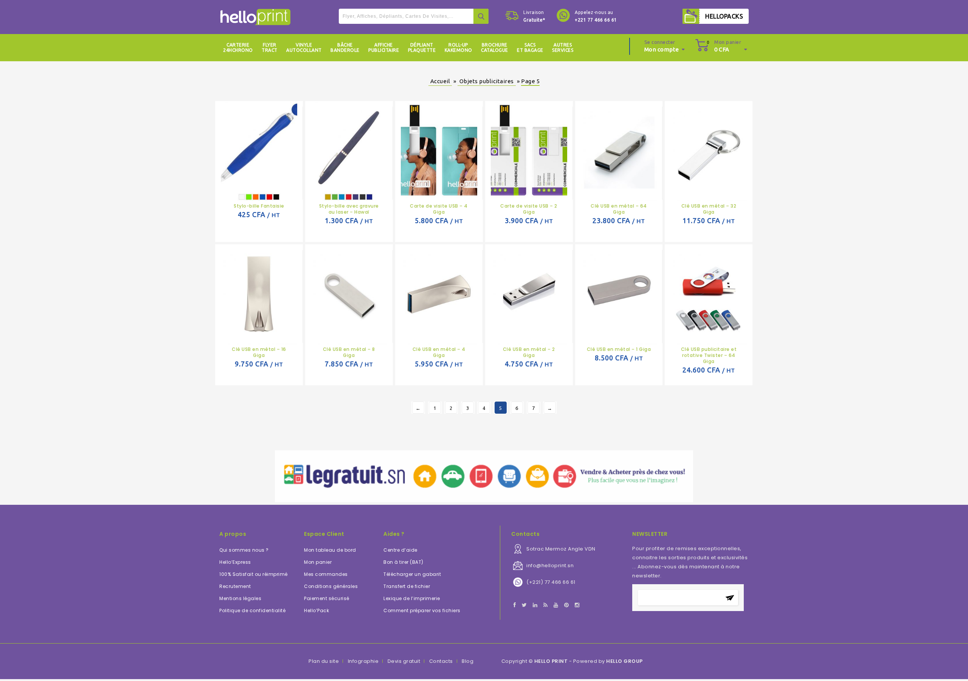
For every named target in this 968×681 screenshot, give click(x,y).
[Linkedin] (535, 605)
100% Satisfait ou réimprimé (253, 574)
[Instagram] (577, 605)
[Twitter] (524, 605)
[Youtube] (556, 605)
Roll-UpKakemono (458, 47)
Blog (467, 661)
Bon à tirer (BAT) (403, 562)
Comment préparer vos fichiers (422, 610)
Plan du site (324, 661)
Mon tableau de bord (330, 550)
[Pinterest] (566, 605)
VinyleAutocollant (304, 47)
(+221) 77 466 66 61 (551, 582)
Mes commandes (326, 574)
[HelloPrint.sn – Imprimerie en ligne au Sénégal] (255, 17)
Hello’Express (235, 562)
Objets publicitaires (486, 81)
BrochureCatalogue (494, 47)
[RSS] (545, 605)
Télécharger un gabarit (412, 574)
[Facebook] (514, 605)
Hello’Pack (316, 610)
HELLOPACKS (724, 16)
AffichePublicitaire (383, 47)
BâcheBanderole (345, 47)
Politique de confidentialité (252, 610)
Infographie (363, 661)
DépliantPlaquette (422, 47)
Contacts (441, 661)
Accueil (440, 81)
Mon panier (318, 562)
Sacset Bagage (530, 47)
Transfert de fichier (406, 586)
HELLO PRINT (551, 661)
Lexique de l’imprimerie (411, 598)
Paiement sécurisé (326, 598)
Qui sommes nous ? (244, 550)
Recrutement (235, 586)
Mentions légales (240, 598)
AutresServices (562, 47)
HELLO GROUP (624, 661)
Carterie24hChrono (238, 47)
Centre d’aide (400, 550)
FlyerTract (270, 47)
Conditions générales (331, 586)
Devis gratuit (404, 661)
